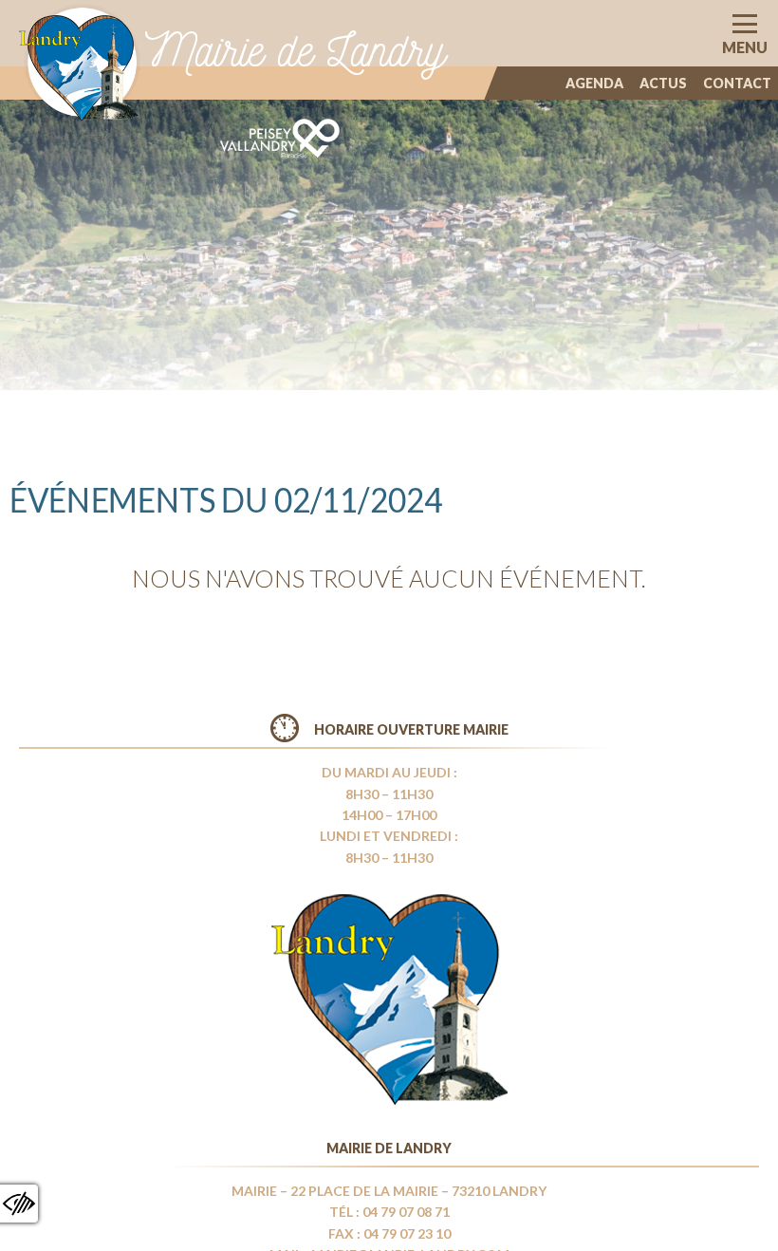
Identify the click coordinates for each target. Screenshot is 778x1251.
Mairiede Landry (295, 50)
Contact (737, 83)
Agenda (594, 83)
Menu (745, 47)
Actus (663, 83)
